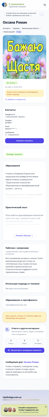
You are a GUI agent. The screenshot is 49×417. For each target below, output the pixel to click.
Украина (16, 28)
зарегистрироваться (15, 372)
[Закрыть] (46, 407)
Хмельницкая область (30, 28)
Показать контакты (24, 141)
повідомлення (13, 135)
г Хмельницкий (9, 32)
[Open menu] (44, 5)
